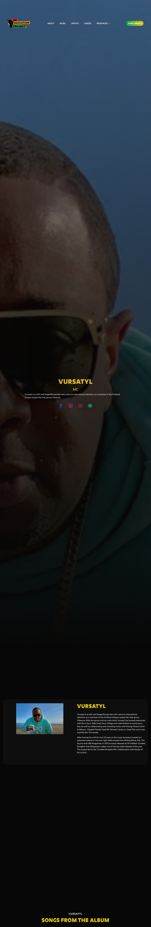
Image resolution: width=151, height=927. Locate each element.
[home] (19, 23)
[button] (103, 23)
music (63, 23)
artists (75, 23)
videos (87, 23)
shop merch (135, 23)
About (51, 23)
